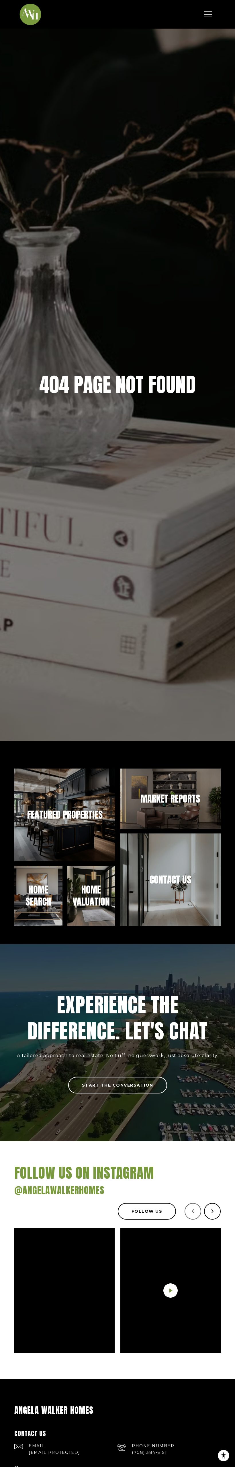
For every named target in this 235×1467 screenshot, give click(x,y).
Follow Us (147, 1211)
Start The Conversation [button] (117, 1085)
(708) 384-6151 (149, 1452)
